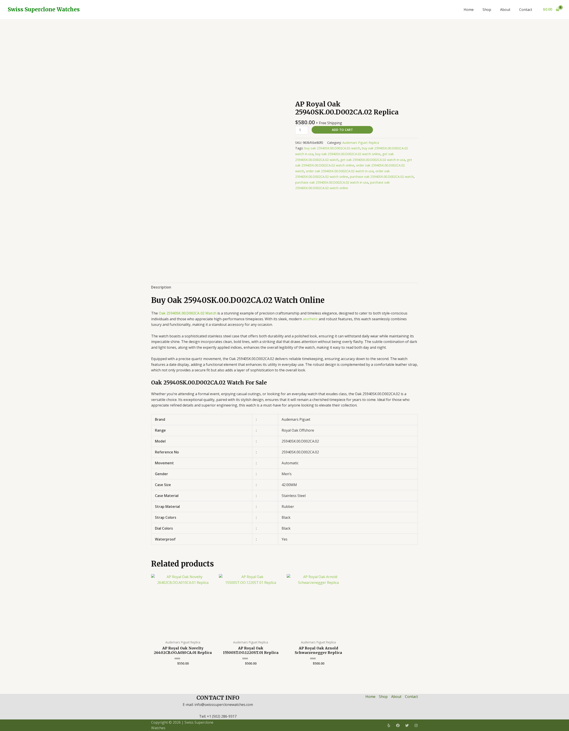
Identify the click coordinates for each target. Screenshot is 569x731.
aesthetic (310, 318)
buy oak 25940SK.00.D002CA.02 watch (332, 148)
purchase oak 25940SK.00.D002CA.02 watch (382, 176)
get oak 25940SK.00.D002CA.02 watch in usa (372, 160)
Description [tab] (161, 287)
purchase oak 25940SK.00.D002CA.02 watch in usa (331, 182)
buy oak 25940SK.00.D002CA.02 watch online (348, 154)
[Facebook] (398, 725)
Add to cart (342, 130)
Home (469, 9)
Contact (525, 9)
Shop (487, 9)
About (505, 9)
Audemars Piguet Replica (360, 142)
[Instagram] (416, 725)
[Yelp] (389, 725)
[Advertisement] (284, 52)
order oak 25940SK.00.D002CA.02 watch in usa (340, 171)
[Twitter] (407, 725)
